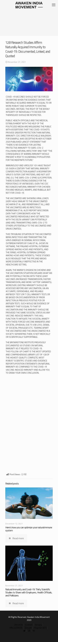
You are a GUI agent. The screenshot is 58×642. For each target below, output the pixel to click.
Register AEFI (40, 627)
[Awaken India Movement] (29, 5)
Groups (38, 624)
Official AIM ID (16, 627)
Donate (28, 627)
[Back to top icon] (51, 635)
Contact (28, 624)
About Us (18, 624)
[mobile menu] (53, 5)
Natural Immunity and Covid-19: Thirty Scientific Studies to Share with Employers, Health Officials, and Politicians (28, 592)
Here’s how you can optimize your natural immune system (28, 528)
